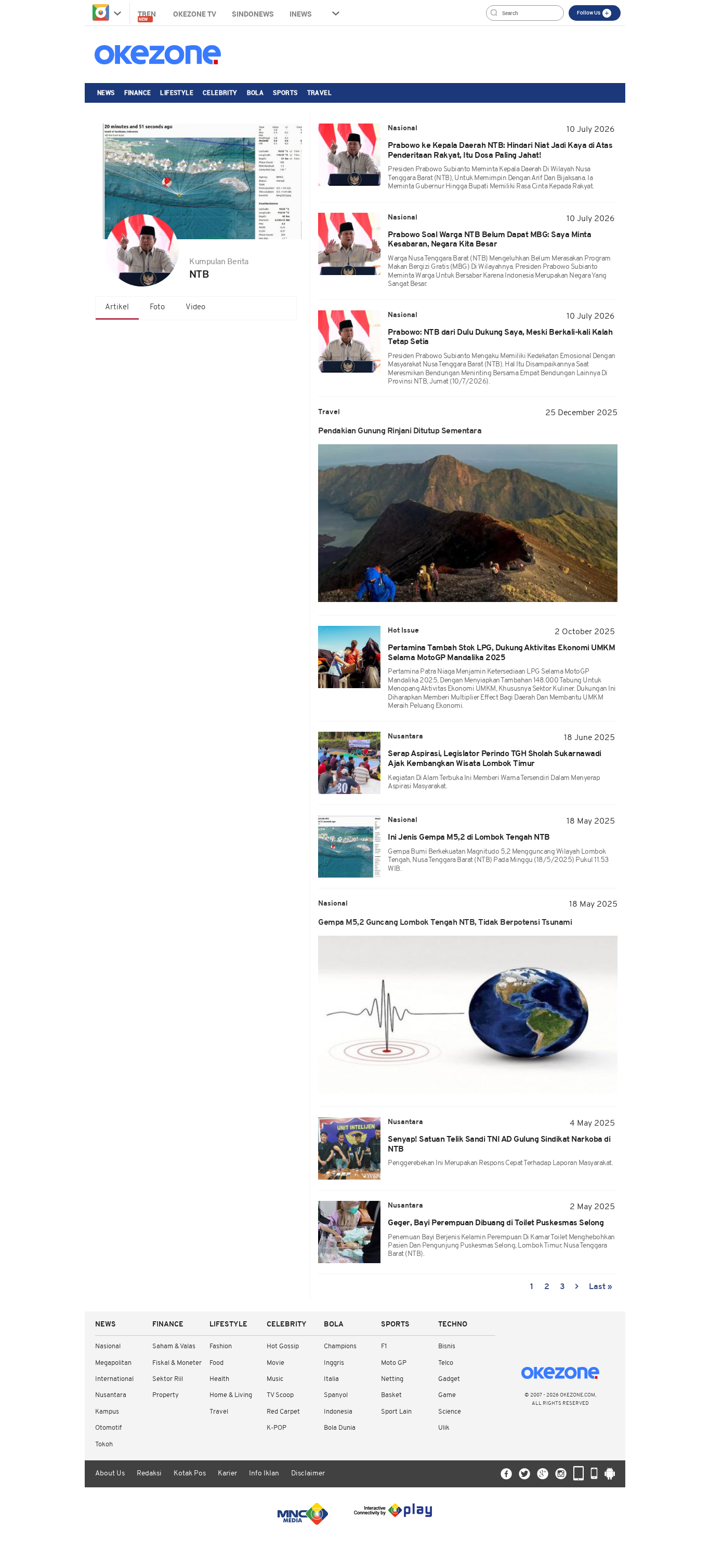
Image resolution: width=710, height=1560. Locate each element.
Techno (452, 1325)
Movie (275, 1363)
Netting (392, 1379)
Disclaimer (308, 1473)
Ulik (444, 1428)
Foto (157, 307)
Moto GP (393, 1363)
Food (216, 1363)
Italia (331, 1379)
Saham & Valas (173, 1346)
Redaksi (149, 1473)
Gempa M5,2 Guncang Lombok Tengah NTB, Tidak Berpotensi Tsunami (445, 923)
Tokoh (104, 1444)
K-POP (276, 1428)
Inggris (334, 1363)
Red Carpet (283, 1411)
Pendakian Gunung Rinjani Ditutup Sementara (399, 431)
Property (165, 1395)
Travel (319, 92)
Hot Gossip (283, 1346)
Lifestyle (176, 92)
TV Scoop (280, 1395)
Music (275, 1379)
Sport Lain (396, 1411)
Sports (285, 92)
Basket (391, 1395)
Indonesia (338, 1411)
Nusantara (110, 1395)
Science (449, 1411)
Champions (340, 1346)
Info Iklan (264, 1473)
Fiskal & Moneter (177, 1363)
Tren (147, 15)
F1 (384, 1346)
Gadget (449, 1379)
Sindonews (253, 14)
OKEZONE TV (194, 14)
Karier (227, 1473)
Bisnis (446, 1346)
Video (195, 307)
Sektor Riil (167, 1379)
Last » (600, 1287)
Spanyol (336, 1395)
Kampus (107, 1411)
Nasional (108, 1346)
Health (219, 1379)
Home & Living (230, 1395)
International (114, 1379)
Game (447, 1395)
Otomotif (108, 1428)
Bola (255, 92)
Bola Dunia (340, 1428)
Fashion (220, 1346)
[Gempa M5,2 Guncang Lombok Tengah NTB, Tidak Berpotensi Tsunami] (467, 1014)
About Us (110, 1473)
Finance (137, 92)
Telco (445, 1363)
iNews (301, 14)
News (106, 92)
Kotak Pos (190, 1473)
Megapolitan (113, 1363)
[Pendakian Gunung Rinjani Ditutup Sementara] (467, 523)
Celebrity (220, 92)
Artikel (117, 307)
